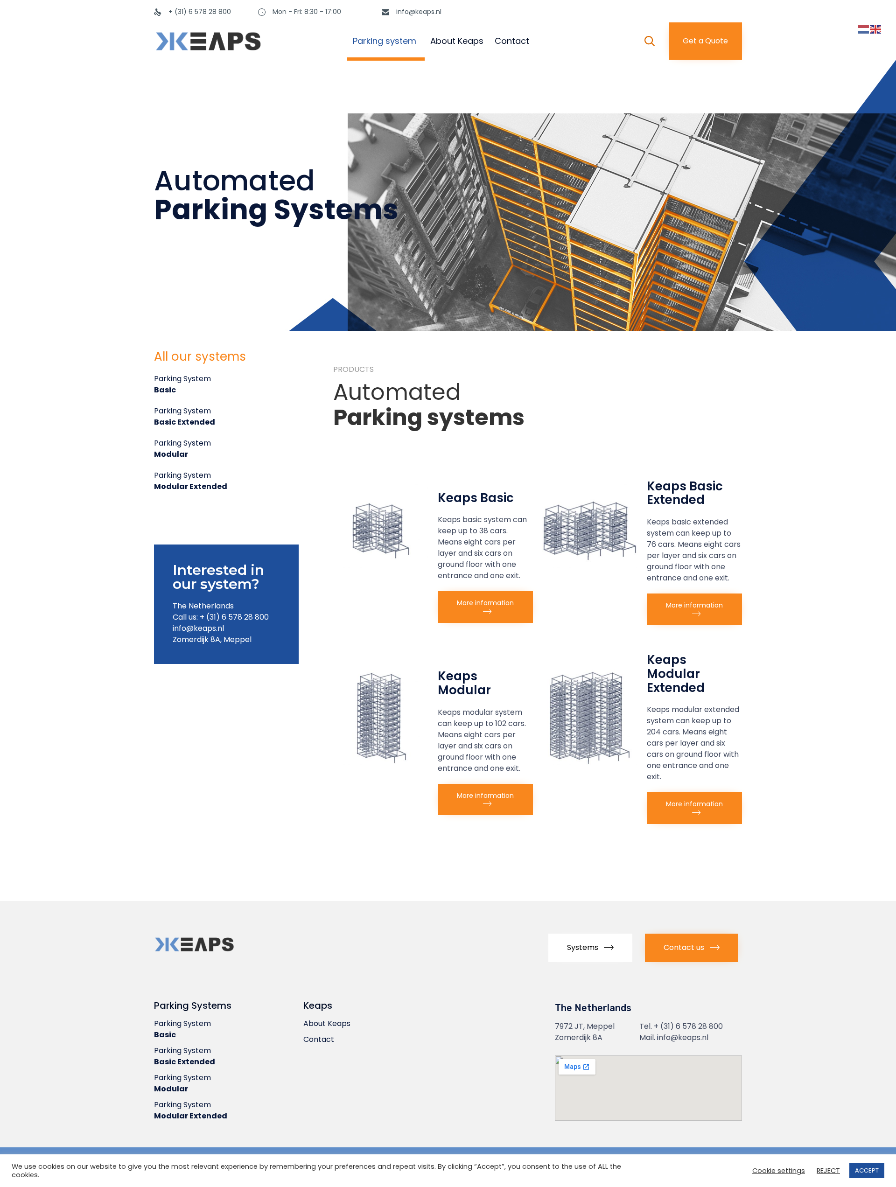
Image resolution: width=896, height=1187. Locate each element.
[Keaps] (237, 41)
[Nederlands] (864, 29)
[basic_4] (380, 565)
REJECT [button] (828, 1170)
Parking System (182, 384)
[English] (876, 29)
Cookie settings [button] (778, 1170)
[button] (705, 41)
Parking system (384, 41)
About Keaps (456, 41)
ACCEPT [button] (867, 1170)
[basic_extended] (589, 565)
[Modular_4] (380, 762)
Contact (512, 41)
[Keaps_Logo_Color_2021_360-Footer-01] (219, 954)
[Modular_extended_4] (589, 762)
